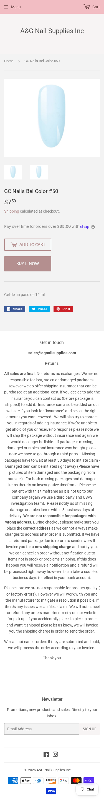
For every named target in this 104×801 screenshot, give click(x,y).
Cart (96, 7)
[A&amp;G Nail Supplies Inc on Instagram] (55, 755)
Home (9, 61)
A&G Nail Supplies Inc (52, 31)
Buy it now (27, 263)
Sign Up (89, 729)
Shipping (11, 211)
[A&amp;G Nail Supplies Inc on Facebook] (46, 755)
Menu (16, 7)
